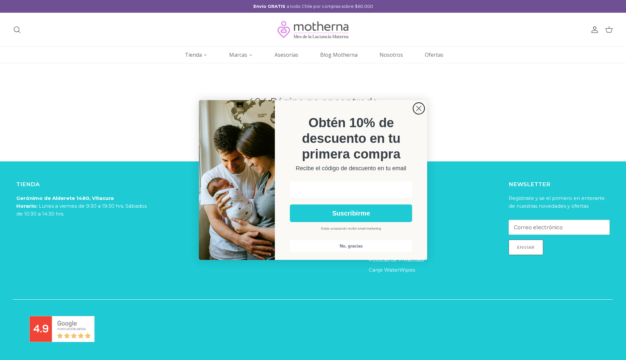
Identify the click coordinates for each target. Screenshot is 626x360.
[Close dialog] (419, 108)
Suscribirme (351, 213)
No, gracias (351, 246)
